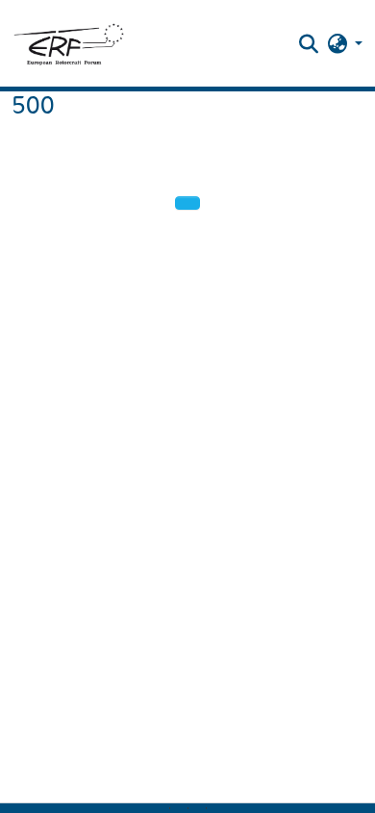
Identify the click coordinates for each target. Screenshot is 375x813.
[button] (68, 43)
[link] (179, 808)
